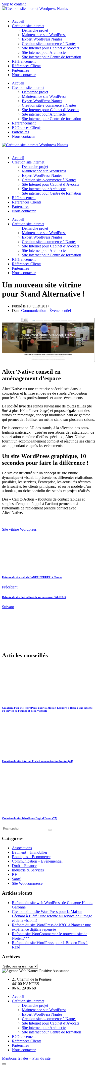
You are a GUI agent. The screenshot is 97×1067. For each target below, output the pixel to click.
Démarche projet (35, 30)
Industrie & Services (28, 870)
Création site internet (28, 26)
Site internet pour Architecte (44, 52)
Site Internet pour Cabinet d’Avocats (50, 48)
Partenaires (20, 70)
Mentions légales (15, 1058)
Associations (22, 848)
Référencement (24, 61)
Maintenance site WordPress (44, 35)
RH (15, 874)
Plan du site (41, 1058)
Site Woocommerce (27, 883)
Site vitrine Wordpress (19, 529)
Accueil (18, 21)
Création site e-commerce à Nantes (49, 43)
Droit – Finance (24, 866)
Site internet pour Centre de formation (51, 57)
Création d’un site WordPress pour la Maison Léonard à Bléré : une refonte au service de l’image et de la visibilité (52, 916)
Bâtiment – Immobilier (29, 852)
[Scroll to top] (4, 1064)
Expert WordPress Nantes (42, 39)
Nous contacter (24, 75)
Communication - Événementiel (46, 310)
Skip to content (14, 4)
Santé (16, 879)
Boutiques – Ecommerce (31, 857)
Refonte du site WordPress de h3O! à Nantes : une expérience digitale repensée (51, 927)
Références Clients (26, 66)
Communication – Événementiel (37, 861)
